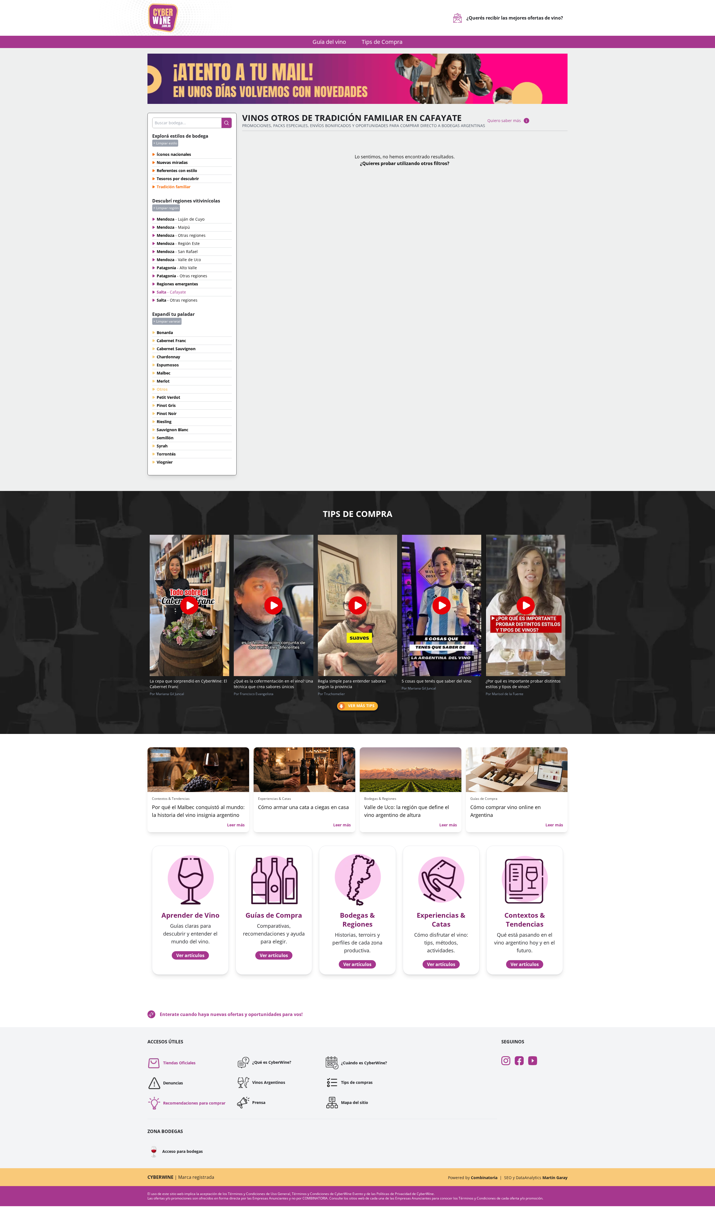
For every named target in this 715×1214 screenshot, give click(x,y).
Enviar (358, 658)
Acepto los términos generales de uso (313, 639)
